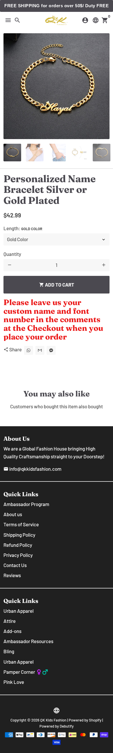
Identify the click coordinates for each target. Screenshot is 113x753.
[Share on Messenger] (51, 350)
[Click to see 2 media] (34, 152)
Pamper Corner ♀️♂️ (25, 672)
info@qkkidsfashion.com (32, 469)
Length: (22, 228)
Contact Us (15, 565)
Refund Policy (17, 545)
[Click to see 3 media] (57, 152)
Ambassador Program (26, 504)
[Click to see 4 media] (79, 152)
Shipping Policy (19, 535)
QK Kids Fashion (53, 720)
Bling (8, 651)
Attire (9, 621)
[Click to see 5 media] (101, 152)
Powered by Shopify (85, 720)
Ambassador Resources (28, 641)
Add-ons (12, 631)
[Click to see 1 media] (12, 152)
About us (12, 514)
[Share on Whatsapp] (28, 350)
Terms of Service (21, 524)
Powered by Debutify (56, 726)
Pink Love (13, 682)
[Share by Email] (39, 350)
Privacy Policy (18, 555)
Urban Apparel (18, 611)
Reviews (12, 575)
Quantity (12, 254)
